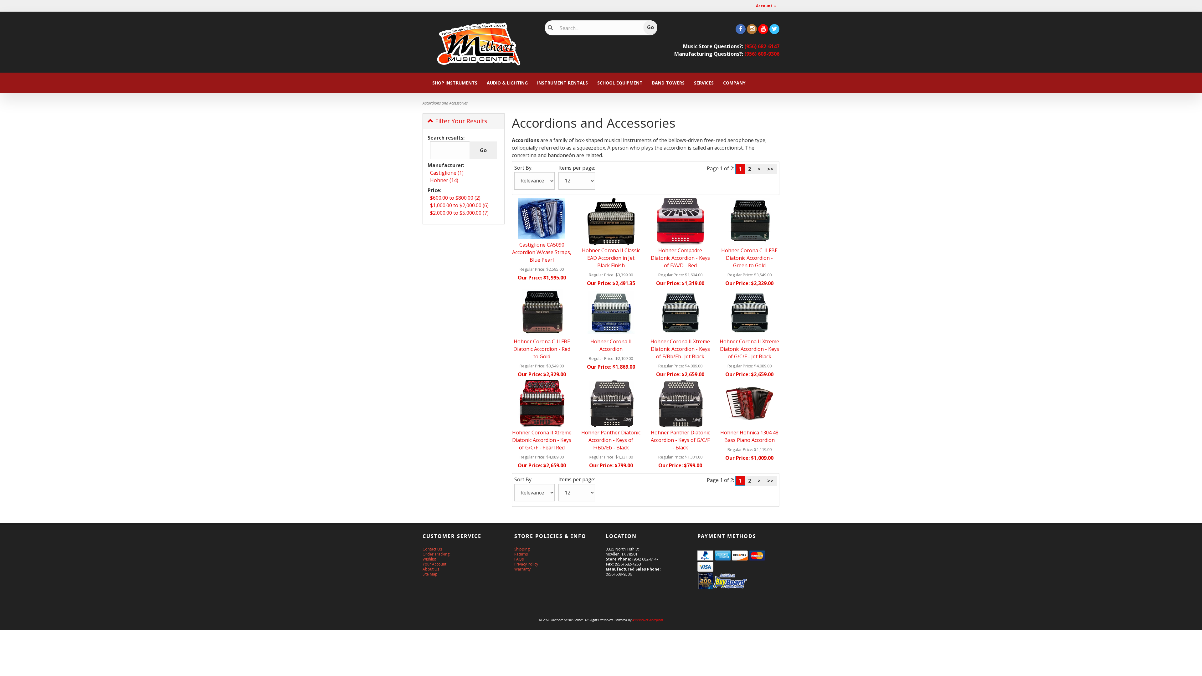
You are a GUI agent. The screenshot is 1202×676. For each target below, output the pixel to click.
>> (770, 169)
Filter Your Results (460, 121)
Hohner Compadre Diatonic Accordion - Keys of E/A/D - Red (680, 258)
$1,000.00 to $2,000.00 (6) (459, 205)
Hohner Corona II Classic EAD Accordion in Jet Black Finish (611, 258)
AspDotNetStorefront (647, 619)
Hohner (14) (444, 180)
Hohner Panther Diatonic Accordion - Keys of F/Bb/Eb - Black (610, 440)
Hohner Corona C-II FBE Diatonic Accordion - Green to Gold (749, 258)
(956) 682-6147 (761, 46)
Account (764, 5)
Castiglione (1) (447, 172)
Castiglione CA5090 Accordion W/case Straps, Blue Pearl (541, 252)
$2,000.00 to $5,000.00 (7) (459, 212)
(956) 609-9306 (761, 53)
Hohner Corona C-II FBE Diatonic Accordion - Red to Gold (541, 349)
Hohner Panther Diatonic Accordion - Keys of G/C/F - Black (680, 440)
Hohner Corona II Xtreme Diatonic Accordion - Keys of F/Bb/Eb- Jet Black (680, 349)
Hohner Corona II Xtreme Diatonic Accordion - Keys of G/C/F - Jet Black (749, 349)
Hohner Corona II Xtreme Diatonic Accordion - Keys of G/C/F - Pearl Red (542, 440)
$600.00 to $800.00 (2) (455, 197)
